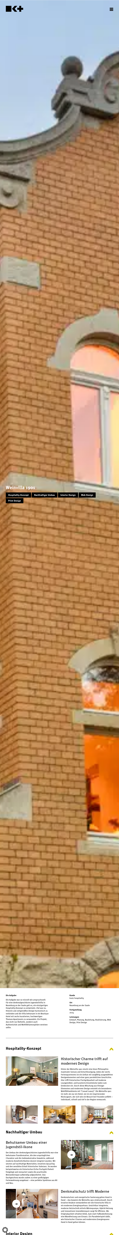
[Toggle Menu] (111, 9)
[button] (5, 1230)
